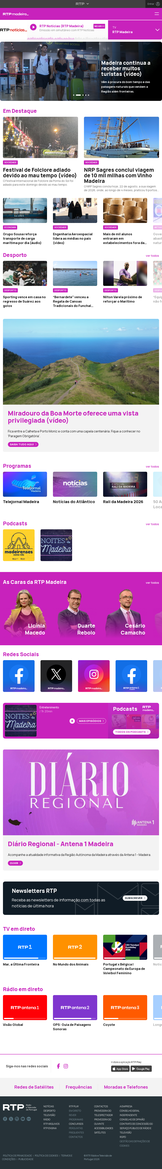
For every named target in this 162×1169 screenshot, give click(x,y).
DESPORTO (49, 1110)
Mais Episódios (90, 721)
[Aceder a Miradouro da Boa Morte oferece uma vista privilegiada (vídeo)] (81, 361)
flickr (29, 1119)
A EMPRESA (126, 1106)
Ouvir (14, 863)
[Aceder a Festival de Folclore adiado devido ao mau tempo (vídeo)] (40, 137)
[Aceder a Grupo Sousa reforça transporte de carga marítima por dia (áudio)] (25, 210)
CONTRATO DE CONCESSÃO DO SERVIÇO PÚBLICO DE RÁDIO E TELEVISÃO (136, 1128)
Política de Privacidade (17, 1155)
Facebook (5, 1119)
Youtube (23, 1119)
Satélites (99, 1132)
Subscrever (134, 898)
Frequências (79, 1087)
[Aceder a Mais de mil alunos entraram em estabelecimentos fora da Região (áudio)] (125, 210)
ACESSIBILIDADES (103, 1128)
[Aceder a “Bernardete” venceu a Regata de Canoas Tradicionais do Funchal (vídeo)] (75, 273)
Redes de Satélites (34, 1087)
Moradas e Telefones (126, 1087)
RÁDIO (46, 1119)
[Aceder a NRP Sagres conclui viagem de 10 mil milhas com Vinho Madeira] (121, 137)
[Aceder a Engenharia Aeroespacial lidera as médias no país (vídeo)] (75, 210)
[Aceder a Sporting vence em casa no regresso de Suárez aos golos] (25, 273)
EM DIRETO (75, 1110)
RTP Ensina (50, 1128)
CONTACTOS (101, 1106)
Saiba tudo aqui (22, 444)
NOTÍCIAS (48, 1106)
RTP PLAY (74, 1106)
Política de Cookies (46, 1155)
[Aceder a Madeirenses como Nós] (19, 545)
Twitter (11, 1119)
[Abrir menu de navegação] (158, 14)
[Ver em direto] (13, 30)
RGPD (123, 1137)
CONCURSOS (76, 1124)
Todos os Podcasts (130, 732)
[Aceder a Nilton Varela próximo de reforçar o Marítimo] (125, 273)
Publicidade (25, 1159)
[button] (73, 95)
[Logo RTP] (20, 1107)
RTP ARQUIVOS (51, 1124)
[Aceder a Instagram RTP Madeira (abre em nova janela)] (94, 676)
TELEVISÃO (49, 1115)
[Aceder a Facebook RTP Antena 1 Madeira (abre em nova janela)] (131, 676)
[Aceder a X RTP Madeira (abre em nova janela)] (56, 676)
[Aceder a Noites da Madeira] (56, 545)
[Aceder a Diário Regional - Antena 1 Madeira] (81, 792)
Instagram (17, 1119)
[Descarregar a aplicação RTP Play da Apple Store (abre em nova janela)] (120, 1068)
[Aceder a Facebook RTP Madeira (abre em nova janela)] (19, 676)
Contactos (76, 1137)
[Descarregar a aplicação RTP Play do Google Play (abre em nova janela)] (141, 1068)
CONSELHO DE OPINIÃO (132, 1119)
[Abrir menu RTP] (81, 4)
